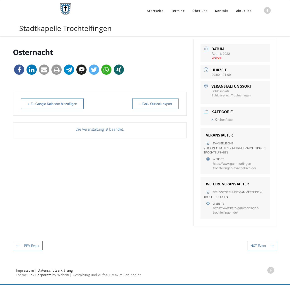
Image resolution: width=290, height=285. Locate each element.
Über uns (199, 11)
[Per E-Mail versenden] (44, 70)
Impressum (25, 270)
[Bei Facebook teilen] (19, 70)
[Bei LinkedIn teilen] (32, 70)
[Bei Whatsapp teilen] (106, 70)
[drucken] (56, 70)
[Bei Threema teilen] (81, 70)
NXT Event (258, 245)
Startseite (155, 11)
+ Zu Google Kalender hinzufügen (52, 103)
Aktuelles (243, 11)
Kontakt (221, 11)
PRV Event (31, 245)
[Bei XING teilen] (119, 70)
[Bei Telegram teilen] (69, 70)
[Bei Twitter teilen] (94, 70)
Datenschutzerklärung (55, 270)
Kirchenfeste (224, 119)
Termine (178, 11)
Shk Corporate (40, 275)
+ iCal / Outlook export (155, 103)
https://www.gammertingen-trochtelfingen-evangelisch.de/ (234, 165)
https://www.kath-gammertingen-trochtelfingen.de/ (236, 210)
